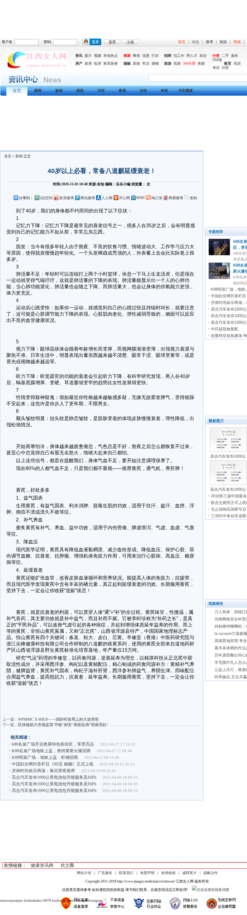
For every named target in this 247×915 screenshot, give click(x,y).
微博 (209, 42)
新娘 (136, 63)
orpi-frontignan (91, 900)
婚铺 (155, 63)
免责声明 (147, 873)
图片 (88, 56)
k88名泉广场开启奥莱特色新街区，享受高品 (53, 744)
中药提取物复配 (224, 329)
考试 (216, 68)
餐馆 (136, 56)
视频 (97, 56)
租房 (97, 63)
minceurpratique (11, 900)
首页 (181, 42)
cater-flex (73, 900)
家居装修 (110, 63)
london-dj (59, 900)
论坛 (195, 42)
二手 (225, 56)
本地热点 (110, 56)
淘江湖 (156, 198)
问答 (225, 68)
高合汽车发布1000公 (228, 456)
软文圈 (67, 865)
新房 (88, 63)
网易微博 (176, 198)
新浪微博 (66, 198)
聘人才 (191, 56)
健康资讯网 (42, 865)
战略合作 (210, 873)
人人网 (107, 198)
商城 (237, 42)
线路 (177, 63)
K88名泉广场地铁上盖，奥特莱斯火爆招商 (51, 751)
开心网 (124, 198)
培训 (237, 63)
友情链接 (168, 873)
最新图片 (216, 421)
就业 (203, 56)
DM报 (217, 60)
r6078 (46, 900)
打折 (155, 56)
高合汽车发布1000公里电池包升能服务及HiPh (54, 777)
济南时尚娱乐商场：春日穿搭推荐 (43, 770)
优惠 (145, 56)
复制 (193, 198)
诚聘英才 (189, 873)
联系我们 (126, 873)
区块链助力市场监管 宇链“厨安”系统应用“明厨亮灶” (63, 724)
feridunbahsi (33, 900)
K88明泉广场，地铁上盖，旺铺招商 (45, 757)
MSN (140, 198)
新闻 (19, 156)
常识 (145, 63)
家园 (223, 42)
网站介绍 (84, 873)
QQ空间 (46, 198)
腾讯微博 (87, 198)
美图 (201, 63)
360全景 (189, 63)
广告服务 (105, 873)
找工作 (179, 56)
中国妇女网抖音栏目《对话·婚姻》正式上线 (52, 764)
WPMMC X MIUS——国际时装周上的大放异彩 (58, 719)
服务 (234, 56)
